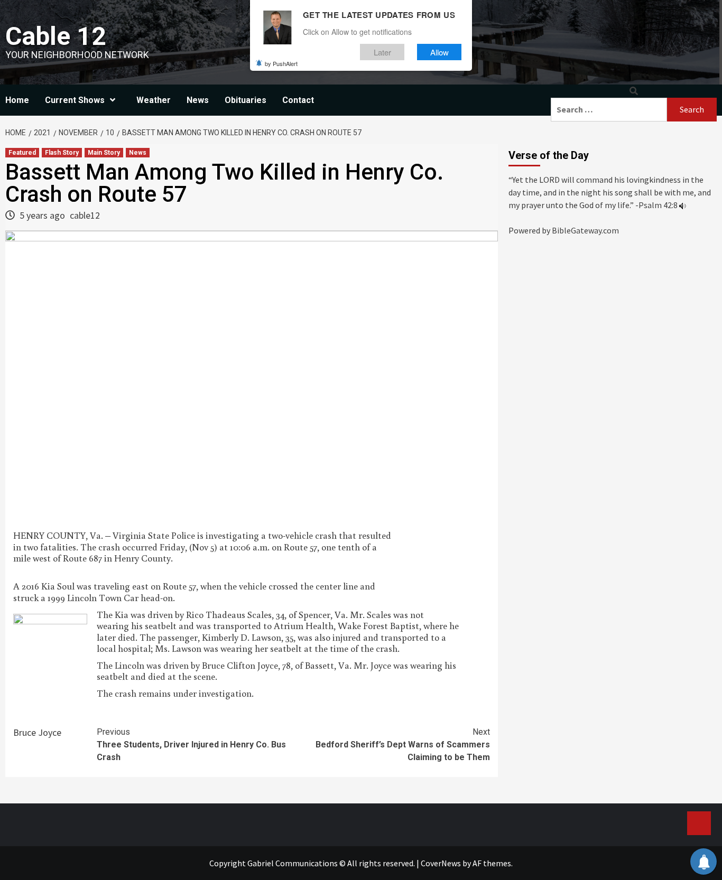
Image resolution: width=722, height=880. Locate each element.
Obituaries (245, 100)
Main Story (104, 152)
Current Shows (75, 100)
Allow (439, 52)
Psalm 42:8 (658, 205)
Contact (298, 100)
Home (17, 100)
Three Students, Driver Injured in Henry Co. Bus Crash (191, 744)
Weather (153, 100)
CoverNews (441, 863)
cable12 (85, 215)
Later (382, 52)
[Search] (634, 91)
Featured (22, 152)
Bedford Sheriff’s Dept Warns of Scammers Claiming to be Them (403, 744)
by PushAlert (281, 63)
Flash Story (62, 152)
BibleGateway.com (585, 230)
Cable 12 (55, 36)
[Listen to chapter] (682, 205)
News (198, 100)
